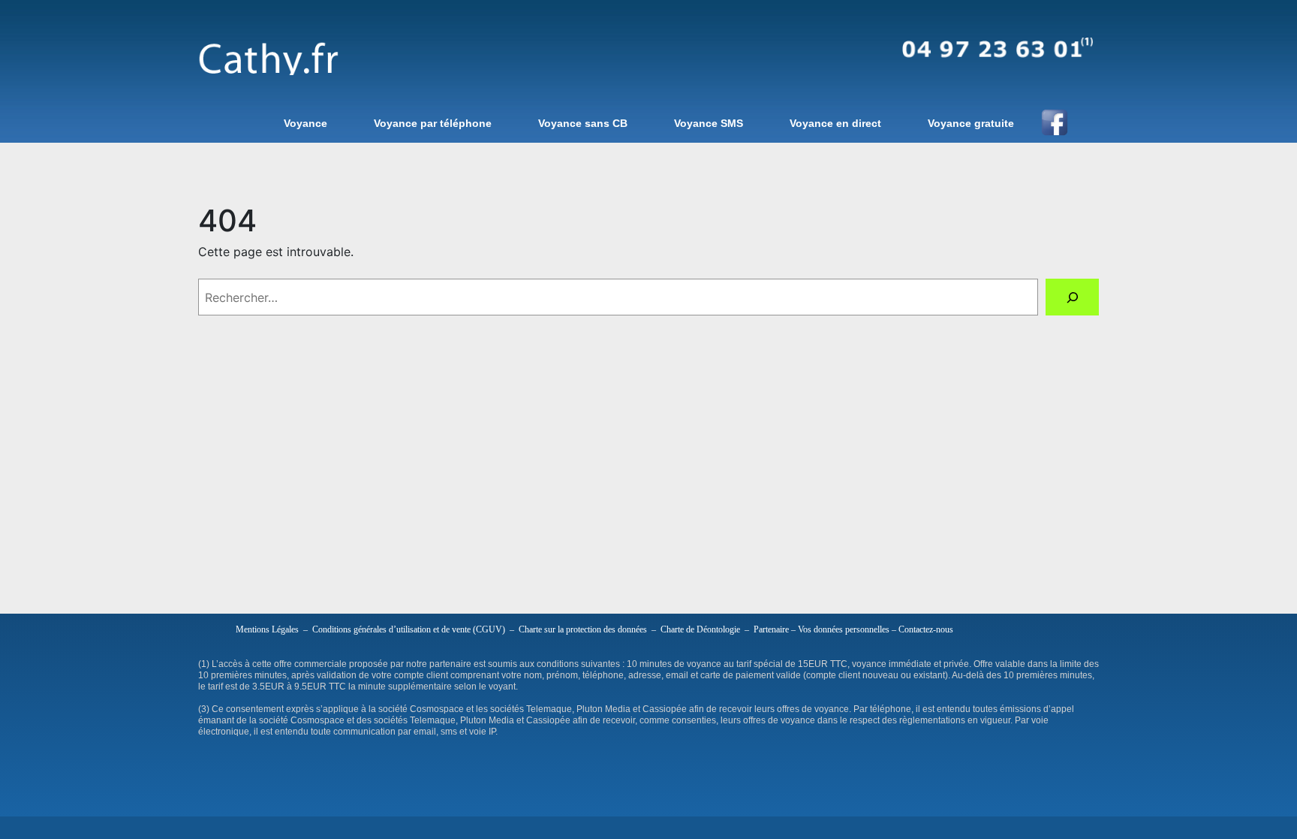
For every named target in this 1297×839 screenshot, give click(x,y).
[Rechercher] (1072, 297)
